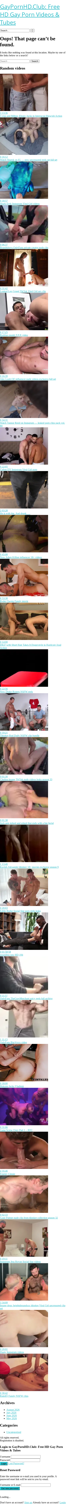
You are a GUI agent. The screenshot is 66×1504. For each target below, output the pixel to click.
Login (3, 1463)
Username (5, 1456)
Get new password (9, 1488)
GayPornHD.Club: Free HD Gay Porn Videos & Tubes (30, 14)
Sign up (28, 1502)
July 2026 (11, 1412)
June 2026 (11, 1415)
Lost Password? (16, 1463)
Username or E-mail (10, 1485)
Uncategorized (13, 1432)
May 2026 (11, 1418)
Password (5, 1460)
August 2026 (13, 1409)
